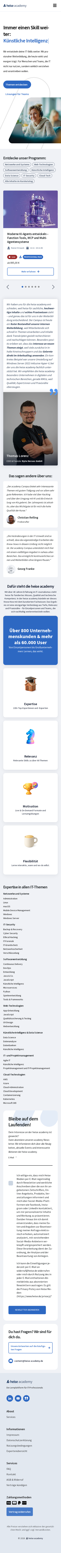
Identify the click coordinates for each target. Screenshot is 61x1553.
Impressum (13, 1434)
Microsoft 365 (9, 1102)
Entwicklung (9, 971)
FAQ (9, 1468)
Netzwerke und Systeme (17, 164)
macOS (6, 906)
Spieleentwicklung (12, 995)
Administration (10, 898)
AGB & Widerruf (15, 1479)
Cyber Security (10, 933)
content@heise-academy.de (28, 1360)
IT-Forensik (8, 941)
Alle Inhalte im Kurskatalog (19, 181)
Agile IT (6, 1060)
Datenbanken (9, 1045)
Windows (7, 914)
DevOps (7, 967)
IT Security (28, 175)
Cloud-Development (13, 1091)
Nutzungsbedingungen (19, 1445)
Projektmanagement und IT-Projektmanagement (26, 1068)
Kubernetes (9, 1099)
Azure (6, 1083)
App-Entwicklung (11, 1010)
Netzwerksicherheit (12, 948)
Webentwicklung (11, 1026)
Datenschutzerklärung (19, 1440)
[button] (22, 287)
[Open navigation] (55, 5)
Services (11, 1417)
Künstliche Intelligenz (43, 170)
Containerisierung (11, 1095)
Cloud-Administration (13, 1087)
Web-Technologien (43, 164)
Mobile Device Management (16, 910)
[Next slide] (53, 287)
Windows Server (11, 918)
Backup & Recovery (12, 929)
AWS (5, 1079)
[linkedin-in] (10, 1398)
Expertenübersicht (17, 1451)
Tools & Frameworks (13, 999)
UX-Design (8, 1022)
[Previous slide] (8, 287)
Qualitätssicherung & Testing (17, 1018)
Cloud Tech (44, 175)
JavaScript (8, 979)
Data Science (11, 175)
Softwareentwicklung (16, 170)
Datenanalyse (9, 1041)
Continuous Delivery (13, 964)
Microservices (10, 987)
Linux (5, 902)
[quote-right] (26, 1398)
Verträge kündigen (17, 1485)
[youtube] (18, 1398)
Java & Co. (8, 975)
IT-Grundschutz (10, 945)
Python (6, 991)
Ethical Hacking (10, 937)
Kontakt (11, 1474)
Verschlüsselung (11, 952)
